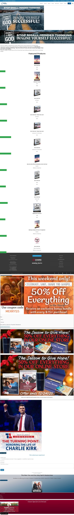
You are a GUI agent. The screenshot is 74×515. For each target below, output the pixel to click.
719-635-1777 (14, 267)
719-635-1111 (9, 0)
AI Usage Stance (61, 266)
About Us (61, 257)
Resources (56, 3)
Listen (45, 3)
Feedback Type (3, 457)
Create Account (63, 0)
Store (65, 3)
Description (2, 462)
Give (69, 3)
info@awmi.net (13, 0)
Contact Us (61, 261)
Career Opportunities (61, 259)
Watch (41, 3)
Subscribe (67, 0)
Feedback (71, 0)
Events (53, 3)
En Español (54, 0)
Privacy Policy (61, 263)
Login (58, 0)
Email (1, 460)
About (61, 3)
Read (49, 3)
